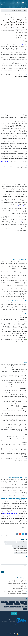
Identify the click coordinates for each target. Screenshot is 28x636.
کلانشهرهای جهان (5, 601)
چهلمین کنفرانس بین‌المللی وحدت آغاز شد (19, 588)
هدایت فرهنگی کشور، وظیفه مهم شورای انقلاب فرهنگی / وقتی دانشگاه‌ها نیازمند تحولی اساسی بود (14, 22)
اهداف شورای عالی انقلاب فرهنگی (21, 552)
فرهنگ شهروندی (10, 604)
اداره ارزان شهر (11, 606)
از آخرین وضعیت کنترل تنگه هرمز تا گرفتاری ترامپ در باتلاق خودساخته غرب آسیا (14, 591)
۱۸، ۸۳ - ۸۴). (18, 205)
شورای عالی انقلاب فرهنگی (22, 542)
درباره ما (17, 624)
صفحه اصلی (24, 10)
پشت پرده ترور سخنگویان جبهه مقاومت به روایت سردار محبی (17, 593)
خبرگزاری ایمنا (21, 45)
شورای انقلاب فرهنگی (9, 544)
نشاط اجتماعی (16, 604)
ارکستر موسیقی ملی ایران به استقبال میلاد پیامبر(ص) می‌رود (17, 583)
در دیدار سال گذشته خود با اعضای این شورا (10, 513)
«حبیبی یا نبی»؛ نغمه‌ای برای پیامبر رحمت (20, 595)
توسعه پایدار (24, 606)
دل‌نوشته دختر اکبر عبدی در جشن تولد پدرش (19, 586)
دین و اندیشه (14, 10)
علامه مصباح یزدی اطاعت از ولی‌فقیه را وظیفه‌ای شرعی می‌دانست (16, 590)
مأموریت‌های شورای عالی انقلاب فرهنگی (20, 546)
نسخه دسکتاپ (14, 613)
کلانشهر (17, 601)
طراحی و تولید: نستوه (13, 634)
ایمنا (18, 3)
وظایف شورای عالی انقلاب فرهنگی (21, 550)
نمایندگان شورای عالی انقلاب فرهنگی (20, 548)
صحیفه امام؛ (25, 205)
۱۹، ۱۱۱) (15, 221)
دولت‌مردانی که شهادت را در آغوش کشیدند (19, 585)
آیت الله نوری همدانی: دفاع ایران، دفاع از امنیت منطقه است (17, 580)
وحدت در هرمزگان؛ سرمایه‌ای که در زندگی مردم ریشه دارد (17, 581)
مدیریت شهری (12, 601)
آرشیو (14, 624)
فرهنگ (19, 10)
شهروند (22, 601)
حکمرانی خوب (18, 606)
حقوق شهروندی (23, 604)
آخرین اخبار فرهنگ (21, 578)
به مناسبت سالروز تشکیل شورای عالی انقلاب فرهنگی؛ (18, 18)
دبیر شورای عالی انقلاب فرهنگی (10, 542)
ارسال (3, 572)
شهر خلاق (24, 609)
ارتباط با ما (10, 624)
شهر (25, 601)
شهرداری (5, 606)
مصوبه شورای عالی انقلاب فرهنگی (21, 544)
